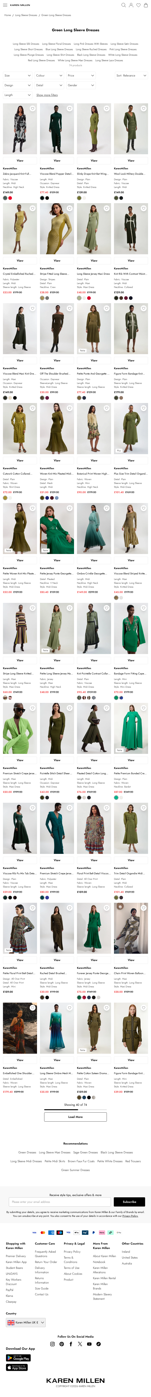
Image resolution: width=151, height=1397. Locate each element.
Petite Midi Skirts (55, 1161)
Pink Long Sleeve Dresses (123, 49)
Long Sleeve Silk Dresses (26, 43)
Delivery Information (42, 1270)
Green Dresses (27, 1152)
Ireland (126, 1252)
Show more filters (47, 95)
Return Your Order (46, 1262)
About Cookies (73, 1274)
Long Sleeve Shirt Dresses (60, 55)
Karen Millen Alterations (100, 1270)
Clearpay (11, 1302)
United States (130, 1257)
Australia (127, 1263)
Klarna (9, 1296)
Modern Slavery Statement (102, 1296)
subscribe (129, 1202)
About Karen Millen (104, 1256)
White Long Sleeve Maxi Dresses (75, 60)
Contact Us (41, 1294)
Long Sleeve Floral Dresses (56, 43)
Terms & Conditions (70, 1259)
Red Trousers (133, 1161)
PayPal (9, 1290)
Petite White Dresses (109, 1161)
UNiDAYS (11, 1274)
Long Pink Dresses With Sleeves (91, 43)
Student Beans (14, 1268)
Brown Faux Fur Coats (81, 1161)
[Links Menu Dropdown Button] (5, 5)
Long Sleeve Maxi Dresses (54, 1152)
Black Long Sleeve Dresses (91, 55)
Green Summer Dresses (75, 1170)
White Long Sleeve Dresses (122, 55)
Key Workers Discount (13, 1281)
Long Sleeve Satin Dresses (124, 43)
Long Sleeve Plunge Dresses (29, 55)
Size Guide (41, 1288)
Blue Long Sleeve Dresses (59, 49)
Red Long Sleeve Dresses (41, 60)
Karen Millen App (16, 1262)
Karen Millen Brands (100, 1286)
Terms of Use (71, 1268)
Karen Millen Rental (104, 1278)
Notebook (99, 1262)
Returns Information (42, 1280)
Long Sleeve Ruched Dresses (91, 49)
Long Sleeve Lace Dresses (109, 60)
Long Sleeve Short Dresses (28, 49)
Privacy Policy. (130, 1216)
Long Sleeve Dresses (26, 15)
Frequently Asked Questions (45, 1254)
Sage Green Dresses (85, 1152)
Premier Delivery (16, 1256)
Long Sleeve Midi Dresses (26, 1161)
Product (68, 1279)
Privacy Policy (72, 1252)
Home (7, 15)
